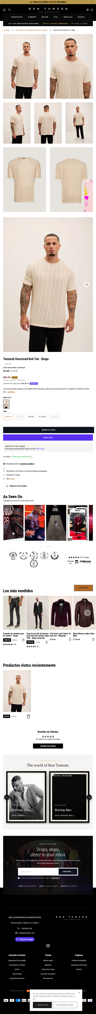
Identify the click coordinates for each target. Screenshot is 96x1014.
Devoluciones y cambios (17, 965)
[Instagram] (48, 945)
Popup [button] (31, 456)
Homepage (6, 30)
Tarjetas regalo (48, 960)
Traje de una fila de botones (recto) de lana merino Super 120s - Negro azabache (37, 635)
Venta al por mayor (48, 969)
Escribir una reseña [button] (48, 746)
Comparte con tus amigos (18, 486)
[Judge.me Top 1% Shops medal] (55, 556)
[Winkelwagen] (92, 10)
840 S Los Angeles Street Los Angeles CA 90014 (25, 917)
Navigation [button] (4, 10)
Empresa (79, 955)
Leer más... (11, 392)
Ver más (83, 587)
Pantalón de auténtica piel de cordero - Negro (13, 634)
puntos (12, 479)
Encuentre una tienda (48, 974)
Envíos (17, 969)
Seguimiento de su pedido (17, 960)
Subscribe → (68, 872)
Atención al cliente (17, 955)
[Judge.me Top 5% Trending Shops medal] (34, 564)
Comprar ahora (48, 437)
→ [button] (89, 797)
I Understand (42, 1005)
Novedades (17, 17)
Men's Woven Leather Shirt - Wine (84, 634)
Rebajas (68, 17)
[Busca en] (9, 10)
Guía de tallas (17, 974)
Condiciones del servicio (79, 965)
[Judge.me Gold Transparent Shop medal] (34, 556)
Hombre (32, 17)
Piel (56, 17)
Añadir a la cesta (49, 430)
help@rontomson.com (26, 933)
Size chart (8, 364)
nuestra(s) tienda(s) (27, 464)
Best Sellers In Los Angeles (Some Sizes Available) (31, 30)
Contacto (79, 969)
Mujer (45, 17)
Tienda (48, 955)
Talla (5, 411)
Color (7, 397)
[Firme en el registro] (87, 10)
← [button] (7, 797)
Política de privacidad (79, 960)
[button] (3, 2)
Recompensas (48, 978)
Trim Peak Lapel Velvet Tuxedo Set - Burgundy (60, 634)
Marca (81, 17)
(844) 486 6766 (27, 928)
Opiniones (48, 965)
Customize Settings (65, 1005)
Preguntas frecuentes (17, 978)
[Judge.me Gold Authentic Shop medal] (24, 556)
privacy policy (55, 878)
